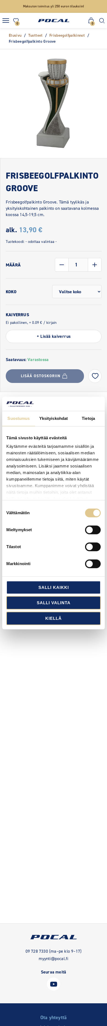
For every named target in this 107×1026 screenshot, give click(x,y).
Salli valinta (54, 603)
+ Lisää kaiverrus (54, 336)
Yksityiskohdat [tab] (53, 418)
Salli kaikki (53, 587)
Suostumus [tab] (18, 418)
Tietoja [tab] (88, 418)
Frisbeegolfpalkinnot (67, 35)
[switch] (93, 529)
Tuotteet (35, 35)
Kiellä (53, 618)
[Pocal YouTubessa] (53, 989)
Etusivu (15, 35)
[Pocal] (53, 20)
